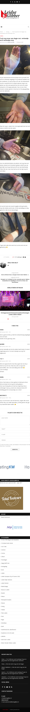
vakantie (3, 636)
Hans (1, 330)
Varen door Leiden (5, 639)
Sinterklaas (4, 623)
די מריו (2, 359)
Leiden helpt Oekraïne (6, 579)
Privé (2, 616)
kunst (2, 570)
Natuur (3, 596)
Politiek (3, 609)
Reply (28, 329)
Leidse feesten (4, 583)
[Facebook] (10, 2)
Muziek (3, 593)
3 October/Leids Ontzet (7, 543)
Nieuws (3, 603)
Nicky (3, 659)
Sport (2, 626)
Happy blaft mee (5, 563)
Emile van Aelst (11, 42)
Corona (3, 553)
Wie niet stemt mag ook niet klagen (15, 664)
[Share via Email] (25, 257)
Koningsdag (4, 566)
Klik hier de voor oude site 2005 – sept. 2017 (11, 483)
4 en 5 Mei (3, 546)
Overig (7, 31)
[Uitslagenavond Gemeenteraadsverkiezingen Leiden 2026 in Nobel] (15, 301)
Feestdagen (4, 560)
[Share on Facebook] (15, 257)
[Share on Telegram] (23, 257)
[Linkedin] (14, 2)
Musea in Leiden (5, 589)
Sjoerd (3, 672)
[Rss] (19, 2)
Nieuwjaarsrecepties (6, 599)
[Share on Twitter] (17, 257)
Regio (2, 619)
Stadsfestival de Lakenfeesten (8, 629)
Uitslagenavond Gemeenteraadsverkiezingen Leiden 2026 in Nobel (15, 313)
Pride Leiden (4, 613)
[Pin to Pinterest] (18, 257)
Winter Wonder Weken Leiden (8, 643)
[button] (1, 305)
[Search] (28, 27)
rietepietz (3, 395)
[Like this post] (14, 257)
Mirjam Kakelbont (6, 667)
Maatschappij (4, 586)
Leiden (2, 573)
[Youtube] (17, 2)
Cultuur (3, 556)
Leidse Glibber (5, 709)
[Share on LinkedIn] (20, 257)
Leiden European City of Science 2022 (10, 576)
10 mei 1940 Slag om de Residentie (10, 540)
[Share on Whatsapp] (21, 257)
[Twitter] (12, 2)
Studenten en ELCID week (7, 633)
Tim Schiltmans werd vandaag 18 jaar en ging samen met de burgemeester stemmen (14, 659)
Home (1, 31)
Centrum (3, 550)
